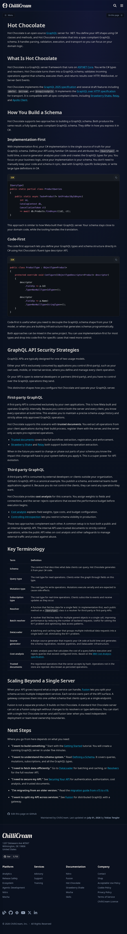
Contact (102, 873)
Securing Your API (59, 779)
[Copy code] (116, 177)
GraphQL (51, 33)
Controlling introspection (26, 517)
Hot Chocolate (73, 882)
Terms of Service (106, 896)
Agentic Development (13, 887)
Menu (10, 15)
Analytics (7, 873)
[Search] (115, 5)
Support (38, 878)
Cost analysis (18, 512)
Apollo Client (20, 100)
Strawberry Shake (101, 95)
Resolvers (113, 768)
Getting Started (73, 746)
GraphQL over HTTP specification (96, 91)
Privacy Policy (105, 892)
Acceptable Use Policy (109, 882)
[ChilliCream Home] (16, 5)
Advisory (38, 873)
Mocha (5, 896)
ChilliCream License (108, 901)
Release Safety (10, 878)
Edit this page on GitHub (24, 813)
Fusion (86, 689)
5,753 (15, 856)
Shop (100, 878)
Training (38, 882)
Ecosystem (7, 882)
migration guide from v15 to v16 (89, 790)
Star (9, 856)
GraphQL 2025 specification (60, 87)
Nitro (5, 892)
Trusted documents (22, 439)
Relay (116, 95)
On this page (113, 15)
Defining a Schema (83, 757)
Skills (68, 896)
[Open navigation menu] (122, 5)
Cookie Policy (104, 887)
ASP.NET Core (85, 67)
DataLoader (66, 768)
